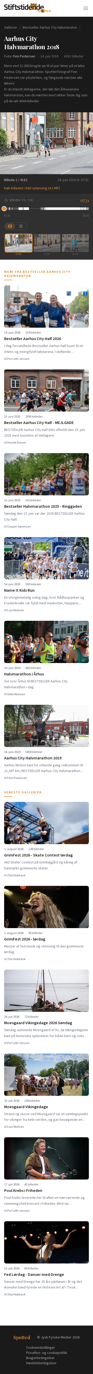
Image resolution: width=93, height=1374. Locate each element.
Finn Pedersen (24, 56)
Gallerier (10, 27)
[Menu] (86, 8)
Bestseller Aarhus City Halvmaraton (50, 27)
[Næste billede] (86, 143)
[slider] (46, 208)
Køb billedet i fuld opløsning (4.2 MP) (32, 188)
